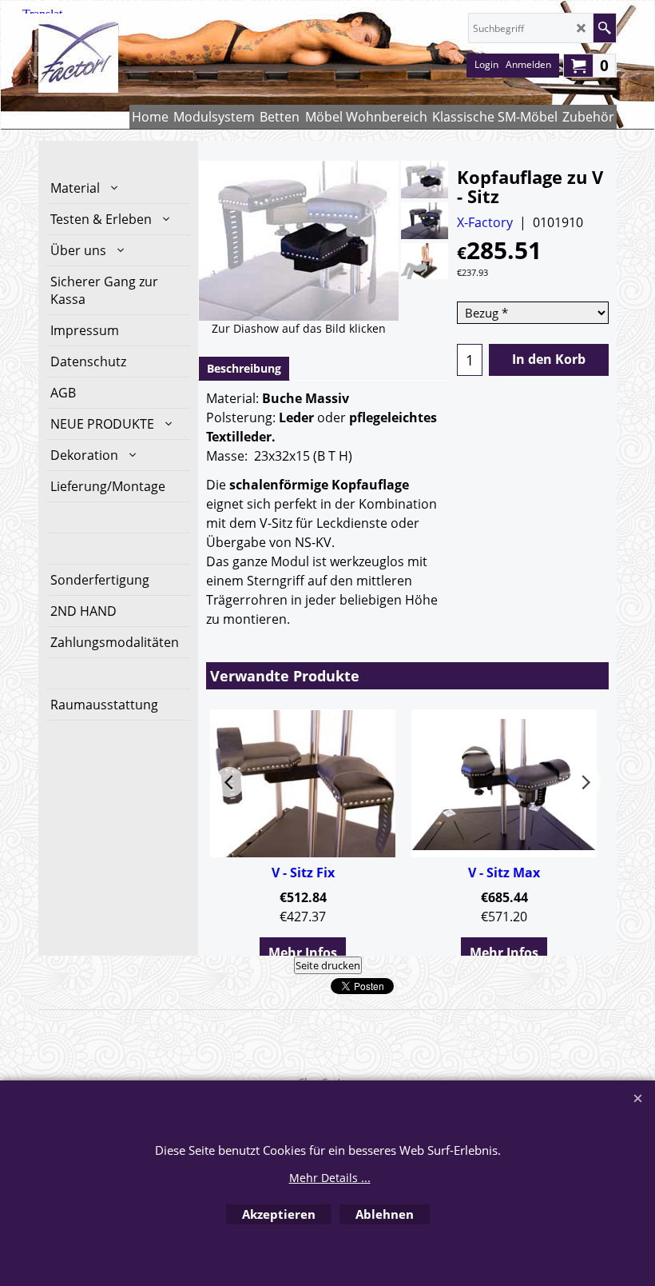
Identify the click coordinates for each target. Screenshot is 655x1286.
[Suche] (604, 28)
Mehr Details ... (330, 1177)
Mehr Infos (302, 952)
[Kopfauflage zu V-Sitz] (424, 179)
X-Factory (485, 222)
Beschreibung (244, 368)
